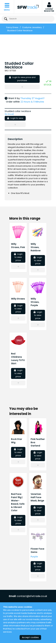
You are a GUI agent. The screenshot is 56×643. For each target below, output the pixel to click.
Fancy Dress (12, 27)
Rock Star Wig (16, 441)
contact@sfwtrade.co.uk (32, 596)
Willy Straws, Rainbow (36, 247)
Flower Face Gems (37, 550)
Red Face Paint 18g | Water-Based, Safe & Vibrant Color (18, 502)
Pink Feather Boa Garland (38, 442)
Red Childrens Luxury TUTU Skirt (18, 358)
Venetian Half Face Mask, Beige (37, 497)
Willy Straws (18, 298)
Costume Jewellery (32, 27)
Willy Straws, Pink (18, 245)
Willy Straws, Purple (35, 302)
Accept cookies (30, 637)
